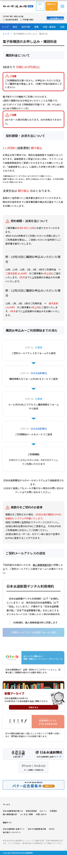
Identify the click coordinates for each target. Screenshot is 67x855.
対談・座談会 (49, 26)
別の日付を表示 (12, 19)
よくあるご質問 (26, 814)
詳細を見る (33, 707)
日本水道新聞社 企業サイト (14, 829)
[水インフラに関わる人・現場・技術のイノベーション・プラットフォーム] (33, 657)
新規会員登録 (31, 811)
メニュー (62, 6)
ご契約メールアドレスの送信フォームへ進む (33, 632)
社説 (62, 26)
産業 (36, 26)
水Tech (51, 829)
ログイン (40, 6)
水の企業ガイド (56, 18)
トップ (5, 26)
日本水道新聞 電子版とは (13, 811)
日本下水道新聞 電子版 (37, 829)
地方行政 (25, 26)
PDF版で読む (28, 19)
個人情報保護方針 (42, 565)
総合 (15, 26)
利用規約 (53, 811)
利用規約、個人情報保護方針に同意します (35, 622)
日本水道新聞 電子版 (18, 6)
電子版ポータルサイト (12, 832)
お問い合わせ (41, 814)
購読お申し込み (51, 6)
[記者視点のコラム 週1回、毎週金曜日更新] (33, 721)
